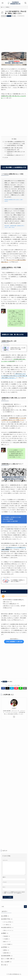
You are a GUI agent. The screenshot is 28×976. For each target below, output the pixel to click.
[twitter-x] (14, 717)
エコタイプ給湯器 (7, 944)
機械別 (5, 933)
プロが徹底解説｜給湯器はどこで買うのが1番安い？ (17, 580)
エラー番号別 (7, 924)
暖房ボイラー (6, 941)
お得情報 (6, 916)
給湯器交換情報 (7, 955)
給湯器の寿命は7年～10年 (13, 149)
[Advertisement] (14, 33)
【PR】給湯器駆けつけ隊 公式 (14, 641)
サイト (4, 887)
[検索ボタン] (25, 3)
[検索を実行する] (25, 906)
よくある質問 (7, 961)
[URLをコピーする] (25, 688)
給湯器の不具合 (7, 919)
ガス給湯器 (6, 938)
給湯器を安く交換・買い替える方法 (13, 147)
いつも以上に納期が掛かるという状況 (16, 143)
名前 (4, 877)
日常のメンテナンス (8, 930)
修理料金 (6, 950)
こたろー (14, 708)
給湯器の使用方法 (8, 927)
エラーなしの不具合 (8, 922)
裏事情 (10, 681)
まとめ (6, 157)
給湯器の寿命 (6, 952)
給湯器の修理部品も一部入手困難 (15, 145)
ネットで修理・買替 (8, 958)
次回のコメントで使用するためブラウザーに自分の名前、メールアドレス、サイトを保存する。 (14, 892)
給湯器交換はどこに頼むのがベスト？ (16, 155)
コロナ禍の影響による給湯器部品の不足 (14, 141)
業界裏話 (5, 681)
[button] (3, 688)
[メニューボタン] (2, 3)
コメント (5, 860)
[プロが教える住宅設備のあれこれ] (14, 3)
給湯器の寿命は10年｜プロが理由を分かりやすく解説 (17, 348)
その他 (5, 964)
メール (4, 882)
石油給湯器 (6, 936)
